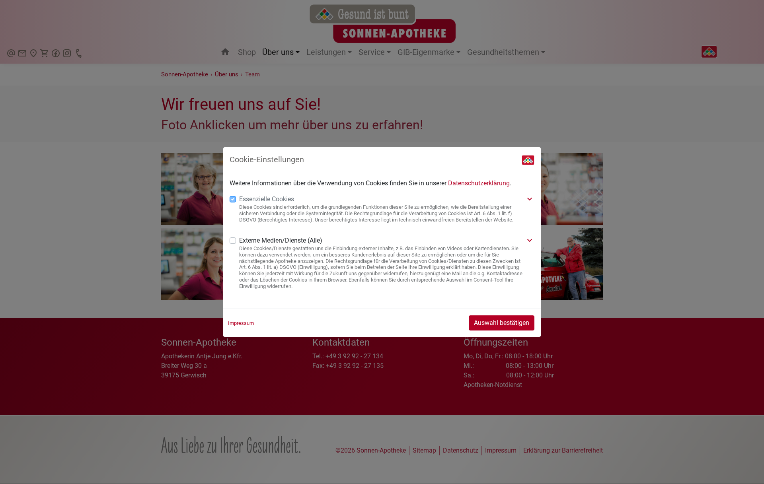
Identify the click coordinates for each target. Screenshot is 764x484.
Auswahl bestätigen (501, 323)
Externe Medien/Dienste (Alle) (280, 240)
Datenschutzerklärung (479, 183)
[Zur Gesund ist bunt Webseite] (528, 159)
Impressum (241, 323)
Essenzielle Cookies (266, 199)
